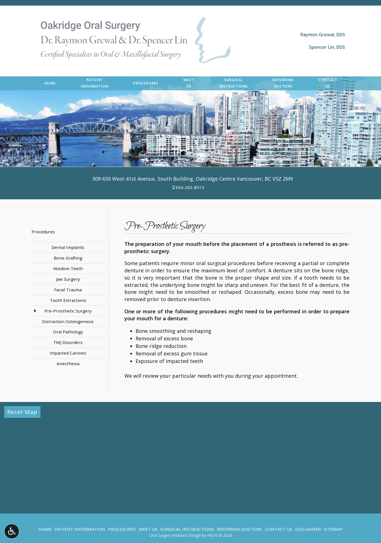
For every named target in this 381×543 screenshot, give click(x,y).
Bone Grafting (68, 258)
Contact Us (278, 529)
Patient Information (80, 529)
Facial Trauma (68, 289)
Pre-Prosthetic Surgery (68, 311)
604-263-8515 (190, 187)
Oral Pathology (68, 331)
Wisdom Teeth (68, 268)
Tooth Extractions (68, 300)
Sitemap (333, 529)
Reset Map (22, 412)
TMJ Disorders (68, 342)
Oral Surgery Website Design (175, 535)
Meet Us (148, 529)
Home (50, 83)
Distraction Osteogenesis (68, 321)
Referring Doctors (239, 529)
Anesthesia (68, 363)
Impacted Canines (68, 353)
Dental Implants (68, 247)
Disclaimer (308, 529)
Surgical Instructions (187, 529)
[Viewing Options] (11, 531)
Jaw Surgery (68, 279)
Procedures (145, 83)
